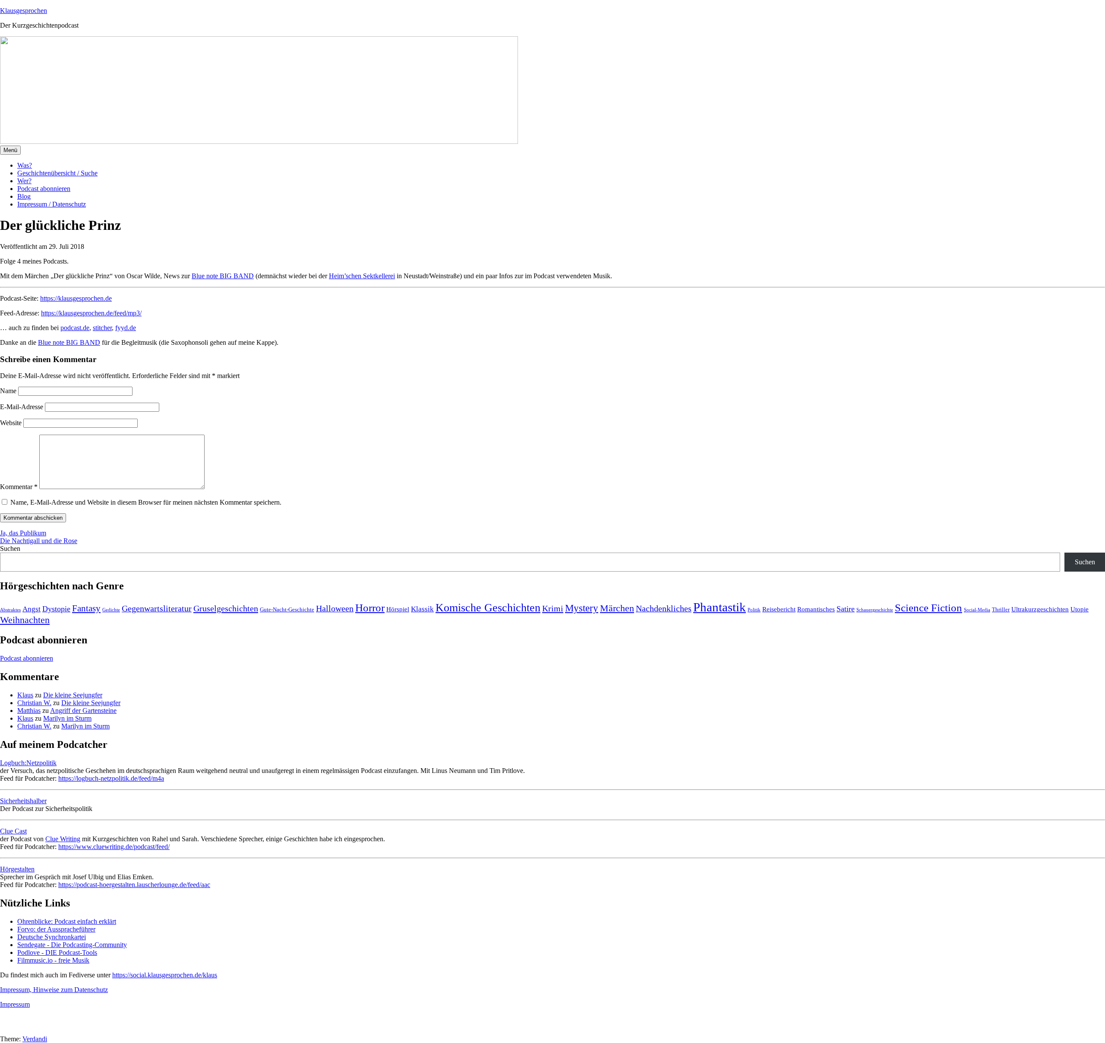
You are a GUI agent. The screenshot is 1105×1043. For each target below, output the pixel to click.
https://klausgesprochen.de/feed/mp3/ (91, 313)
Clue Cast (13, 831)
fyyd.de (125, 327)
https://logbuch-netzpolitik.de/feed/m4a (111, 778)
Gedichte (111, 609)
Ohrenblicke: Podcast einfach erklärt (66, 921)
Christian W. (34, 702)
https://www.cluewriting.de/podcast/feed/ (114, 846)
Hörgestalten (17, 869)
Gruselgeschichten (225, 608)
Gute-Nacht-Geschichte (287, 609)
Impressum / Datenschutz (51, 204)
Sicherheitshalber (23, 801)
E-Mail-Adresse (21, 406)
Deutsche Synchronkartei (51, 937)
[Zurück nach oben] (11, 1031)
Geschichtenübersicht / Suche (57, 173)
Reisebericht (779, 609)
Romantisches (816, 609)
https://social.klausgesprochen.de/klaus (164, 975)
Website (11, 422)
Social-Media (977, 609)
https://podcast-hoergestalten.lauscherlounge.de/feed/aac (134, 884)
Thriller (1001, 609)
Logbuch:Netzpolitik (28, 762)
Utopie (1079, 609)
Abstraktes (10, 609)
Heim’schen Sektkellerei (362, 276)
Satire (846, 608)
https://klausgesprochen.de (76, 298)
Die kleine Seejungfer (72, 695)
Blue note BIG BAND (223, 276)
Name (8, 390)
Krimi (552, 608)
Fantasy (86, 608)
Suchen (10, 548)
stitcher (102, 327)
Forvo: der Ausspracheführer (56, 929)
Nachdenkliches (663, 608)
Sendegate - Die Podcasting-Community (72, 944)
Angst (31, 609)
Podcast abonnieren (43, 188)
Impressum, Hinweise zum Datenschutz (54, 989)
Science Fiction (928, 607)
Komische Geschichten (488, 607)
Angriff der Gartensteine (83, 710)
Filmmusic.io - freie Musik (53, 960)
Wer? (24, 180)
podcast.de (74, 327)
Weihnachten (25, 619)
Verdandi (34, 1039)
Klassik (422, 609)
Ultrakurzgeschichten (1040, 609)
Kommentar (19, 486)
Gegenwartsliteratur (157, 608)
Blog (24, 196)
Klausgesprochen (23, 10)
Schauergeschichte (874, 609)
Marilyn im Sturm (67, 718)
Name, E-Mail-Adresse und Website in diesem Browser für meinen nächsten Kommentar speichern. (145, 502)
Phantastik (719, 607)
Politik (754, 609)
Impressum (15, 1004)
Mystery (581, 608)
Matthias (29, 710)
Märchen (617, 608)
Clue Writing (62, 839)
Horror (370, 607)
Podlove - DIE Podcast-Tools (57, 952)
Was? (24, 165)
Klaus (25, 695)
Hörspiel (397, 609)
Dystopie (56, 608)
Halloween (335, 608)
